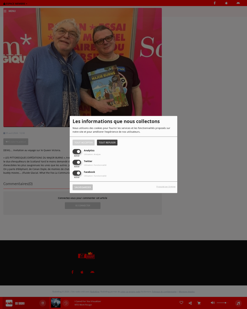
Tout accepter (83, 142)
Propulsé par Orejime (165, 186)
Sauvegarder (82, 187)
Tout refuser (107, 142)
